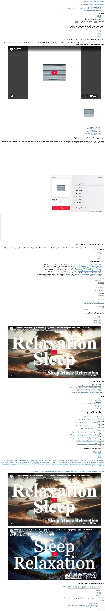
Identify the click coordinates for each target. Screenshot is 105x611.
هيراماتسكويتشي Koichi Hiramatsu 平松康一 (42, 471)
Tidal (99, 323)
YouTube (98, 319)
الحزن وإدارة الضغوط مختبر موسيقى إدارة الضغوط (87, 274)
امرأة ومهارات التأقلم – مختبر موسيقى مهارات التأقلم (86, 266)
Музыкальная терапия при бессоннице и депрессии (77, 464)
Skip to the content (87, 1)
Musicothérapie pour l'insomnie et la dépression (28, 462)
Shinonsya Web (97, 452)
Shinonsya (98, 590)
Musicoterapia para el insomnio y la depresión (98, 464)
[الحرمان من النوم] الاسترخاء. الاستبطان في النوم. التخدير (88, 438)
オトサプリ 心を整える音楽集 (48, 460)
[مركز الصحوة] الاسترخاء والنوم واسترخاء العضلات (90, 444)
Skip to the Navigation (98, 1)
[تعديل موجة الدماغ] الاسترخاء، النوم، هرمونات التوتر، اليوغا (88, 431)
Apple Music (97, 317)
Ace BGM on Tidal (96, 134)
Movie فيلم (98, 405)
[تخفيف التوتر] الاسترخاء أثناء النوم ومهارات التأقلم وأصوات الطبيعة (86, 434)
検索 (103, 307)
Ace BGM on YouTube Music (93, 133)
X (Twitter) (98, 453)
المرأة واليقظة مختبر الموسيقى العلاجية (93, 416)
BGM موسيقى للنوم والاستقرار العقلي (90, 403)
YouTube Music (97, 322)
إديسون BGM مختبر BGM (94, 268)
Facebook (98, 456)
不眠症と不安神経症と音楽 (66, 460)
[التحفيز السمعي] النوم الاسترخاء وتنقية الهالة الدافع (90, 441)
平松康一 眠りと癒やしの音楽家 (10, 460)
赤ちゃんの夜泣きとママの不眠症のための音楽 (88, 460)
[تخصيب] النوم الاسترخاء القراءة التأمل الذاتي (92, 428)
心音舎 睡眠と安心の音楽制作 (29, 460)
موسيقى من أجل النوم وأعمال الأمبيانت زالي (94, 303)
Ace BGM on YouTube (95, 130)
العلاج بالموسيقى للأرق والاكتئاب (58, 462)
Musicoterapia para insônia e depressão (52, 464)
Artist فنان (98, 402)
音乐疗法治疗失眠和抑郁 (8, 462)
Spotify (99, 316)
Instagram (98, 455)
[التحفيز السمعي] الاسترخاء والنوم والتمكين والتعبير (90, 419)
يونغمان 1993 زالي (96, 272)
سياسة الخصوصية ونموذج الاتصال (92, 606)
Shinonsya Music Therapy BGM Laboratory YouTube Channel (84, 588)
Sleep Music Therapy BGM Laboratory (94, 462)
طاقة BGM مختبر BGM (99, 290)
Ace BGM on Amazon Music (93, 131)
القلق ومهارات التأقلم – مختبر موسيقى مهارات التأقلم (86, 275)
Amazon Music (97, 320)
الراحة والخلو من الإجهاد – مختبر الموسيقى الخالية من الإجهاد (84, 264)
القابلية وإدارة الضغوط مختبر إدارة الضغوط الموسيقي (86, 269)
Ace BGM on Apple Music (94, 128)
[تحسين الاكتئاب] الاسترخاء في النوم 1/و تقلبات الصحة (89, 422)
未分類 (99, 408)
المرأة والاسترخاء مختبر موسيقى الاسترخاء (89, 271)
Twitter (99, 593)
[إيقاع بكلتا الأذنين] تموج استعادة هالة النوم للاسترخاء (90, 425)
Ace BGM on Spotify (95, 127)
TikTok (99, 457)
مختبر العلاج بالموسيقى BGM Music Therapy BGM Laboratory (87, 471)
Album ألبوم (97, 280)
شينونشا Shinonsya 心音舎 (62, 471)
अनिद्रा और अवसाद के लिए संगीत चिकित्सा (31, 464)
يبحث (87, 309)
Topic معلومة (97, 406)
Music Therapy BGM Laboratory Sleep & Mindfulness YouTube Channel (82, 586)
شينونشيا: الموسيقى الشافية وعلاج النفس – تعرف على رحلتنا (84, 605)
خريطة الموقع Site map (95, 603)
